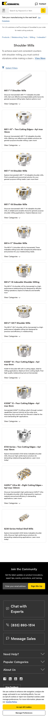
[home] (9, 4)
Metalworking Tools (20, 37)
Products (5, 37)
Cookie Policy (11, 701)
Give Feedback (11, 687)
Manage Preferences (24, 713)
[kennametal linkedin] (10, 679)
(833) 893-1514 (23, 624)
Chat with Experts (19, 608)
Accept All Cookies (23, 707)
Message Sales (23, 638)
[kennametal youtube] (15, 679)
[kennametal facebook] (4, 679)
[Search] (43, 10)
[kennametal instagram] (21, 679)
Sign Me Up (36, 586)
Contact (42, 3)
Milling (32, 37)
